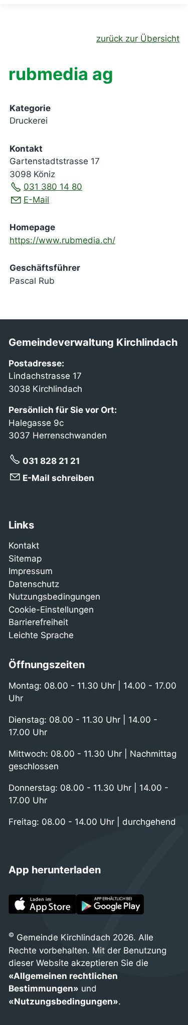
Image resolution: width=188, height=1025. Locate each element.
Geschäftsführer (45, 268)
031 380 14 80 (53, 187)
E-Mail (36, 200)
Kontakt (26, 149)
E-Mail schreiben (58, 478)
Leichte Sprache (41, 635)
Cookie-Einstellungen (51, 610)
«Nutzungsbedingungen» (63, 1001)
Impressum (31, 571)
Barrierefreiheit (38, 622)
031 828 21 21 (51, 461)
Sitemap (25, 559)
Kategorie (30, 108)
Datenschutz (34, 584)
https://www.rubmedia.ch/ (62, 240)
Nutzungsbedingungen (54, 597)
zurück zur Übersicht (137, 39)
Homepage (32, 227)
